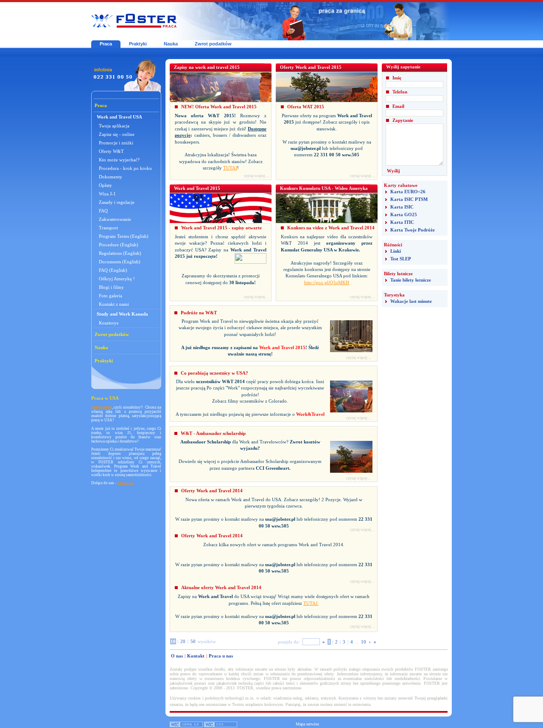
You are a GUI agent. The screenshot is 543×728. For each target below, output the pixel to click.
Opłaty (105, 185)
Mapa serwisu (307, 724)
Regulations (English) (120, 253)
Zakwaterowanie (115, 219)
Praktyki (138, 43)
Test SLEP (400, 258)
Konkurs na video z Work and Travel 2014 (331, 227)
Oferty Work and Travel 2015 (310, 67)
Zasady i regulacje (116, 202)
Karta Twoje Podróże (412, 229)
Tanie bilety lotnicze (410, 279)
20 (182, 641)
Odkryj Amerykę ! (117, 278)
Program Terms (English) (123, 236)
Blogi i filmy (111, 287)
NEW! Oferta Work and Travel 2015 (219, 106)
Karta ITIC (402, 222)
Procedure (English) (118, 244)
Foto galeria (110, 295)
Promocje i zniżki (116, 142)
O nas (177, 655)
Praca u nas (221, 655)
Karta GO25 (403, 214)
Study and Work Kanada (122, 313)
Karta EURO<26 (407, 191)
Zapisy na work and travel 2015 (207, 67)
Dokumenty (110, 176)
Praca (106, 43)
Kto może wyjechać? (119, 159)
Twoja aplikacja (114, 125)
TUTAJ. (311, 603)
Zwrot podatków (213, 43)
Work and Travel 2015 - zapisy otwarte (221, 227)
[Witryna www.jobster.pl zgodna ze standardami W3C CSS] (220, 725)
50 (193, 641)
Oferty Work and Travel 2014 (212, 490)
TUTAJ (230, 167)
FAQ (103, 210)
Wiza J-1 (107, 193)
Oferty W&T (111, 151)
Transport (108, 227)
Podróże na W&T (199, 312)
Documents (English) (119, 261)
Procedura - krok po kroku (125, 168)
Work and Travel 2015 (197, 188)
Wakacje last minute (411, 301)
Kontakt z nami (114, 304)
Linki (395, 251)
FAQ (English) (113, 270)
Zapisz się (125, 483)
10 (363, 641)
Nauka (171, 43)
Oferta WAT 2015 (305, 106)
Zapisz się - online (116, 134)
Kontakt (195, 655)
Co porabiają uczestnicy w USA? (214, 372)
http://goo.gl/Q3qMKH (326, 282)
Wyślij (393, 170)
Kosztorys (108, 322)
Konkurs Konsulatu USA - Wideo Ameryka (324, 188)
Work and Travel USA (119, 116)
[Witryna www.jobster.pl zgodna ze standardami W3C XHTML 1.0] (186, 725)
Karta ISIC (402, 206)
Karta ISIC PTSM (409, 199)
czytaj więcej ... (256, 176)
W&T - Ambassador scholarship (213, 433)
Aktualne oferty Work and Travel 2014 (221, 587)
